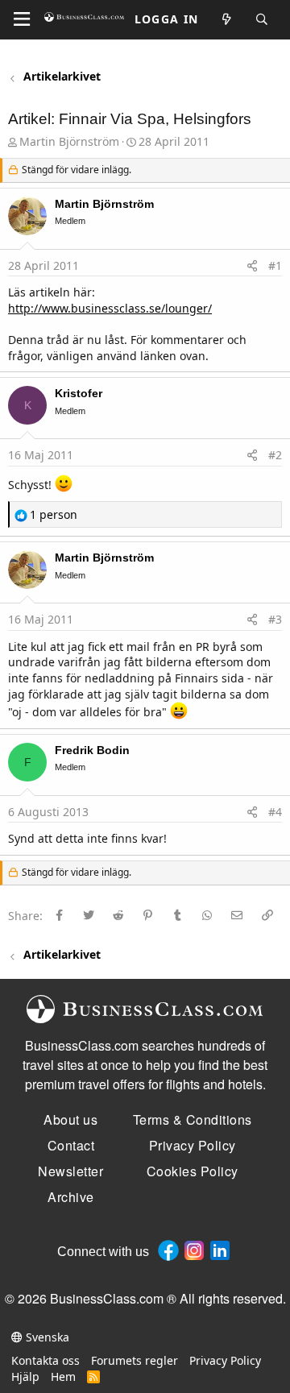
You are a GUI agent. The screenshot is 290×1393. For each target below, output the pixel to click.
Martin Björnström (69, 141)
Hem (63, 1376)
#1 (275, 265)
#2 (275, 454)
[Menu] (21, 19)
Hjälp (25, 1376)
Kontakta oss (45, 1360)
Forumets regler (134, 1360)
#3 (275, 619)
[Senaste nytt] (227, 19)
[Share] (252, 265)
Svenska (46, 1337)
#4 (275, 811)
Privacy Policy (225, 1360)
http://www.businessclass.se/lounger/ (110, 308)
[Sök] (262, 19)
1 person (53, 514)
